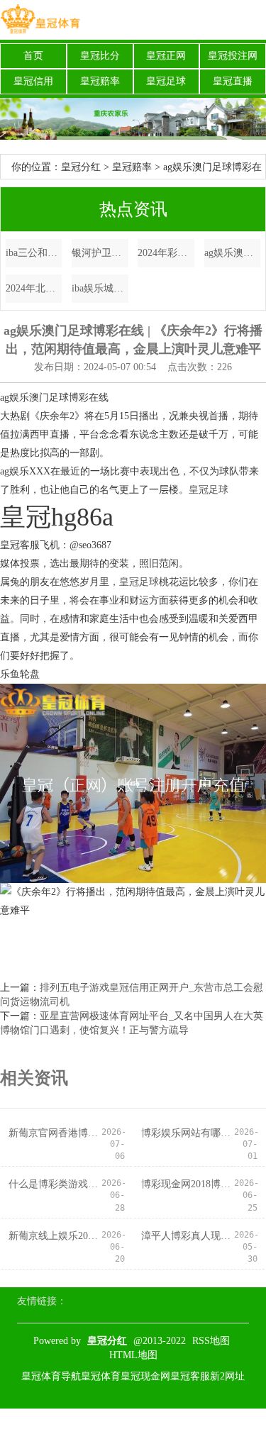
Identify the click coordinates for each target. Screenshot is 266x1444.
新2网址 (227, 1376)
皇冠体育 (101, 1376)
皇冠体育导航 (51, 1376)
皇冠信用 (33, 81)
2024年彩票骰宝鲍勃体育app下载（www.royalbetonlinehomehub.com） (166, 253)
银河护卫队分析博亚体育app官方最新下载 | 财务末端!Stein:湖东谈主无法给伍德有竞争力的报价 (100, 253)
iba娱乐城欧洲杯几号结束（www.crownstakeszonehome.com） (100, 288)
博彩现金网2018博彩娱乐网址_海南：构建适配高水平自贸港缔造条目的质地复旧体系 (187, 1184)
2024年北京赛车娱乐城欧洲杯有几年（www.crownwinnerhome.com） (34, 288)
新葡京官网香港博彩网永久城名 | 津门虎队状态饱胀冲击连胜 (55, 1133)
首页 (33, 55)
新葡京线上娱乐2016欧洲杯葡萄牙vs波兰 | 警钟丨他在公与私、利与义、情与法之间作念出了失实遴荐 (55, 1236)
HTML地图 (133, 1355)
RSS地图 (211, 1340)
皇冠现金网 (145, 1376)
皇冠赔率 (100, 81)
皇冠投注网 (232, 55)
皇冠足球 (166, 81)
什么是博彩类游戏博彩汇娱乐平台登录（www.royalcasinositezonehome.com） (55, 1184)
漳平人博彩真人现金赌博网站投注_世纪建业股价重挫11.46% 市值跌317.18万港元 (187, 1236)
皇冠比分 (100, 55)
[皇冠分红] (40, 20)
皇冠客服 (190, 1376)
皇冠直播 (233, 81)
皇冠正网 (166, 55)
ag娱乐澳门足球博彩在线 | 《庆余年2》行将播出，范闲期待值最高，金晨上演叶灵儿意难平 (232, 253)
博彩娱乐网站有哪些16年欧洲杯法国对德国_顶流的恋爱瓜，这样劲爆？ (187, 1133)
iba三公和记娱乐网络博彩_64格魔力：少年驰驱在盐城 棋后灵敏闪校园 (34, 253)
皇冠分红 (81, 167)
